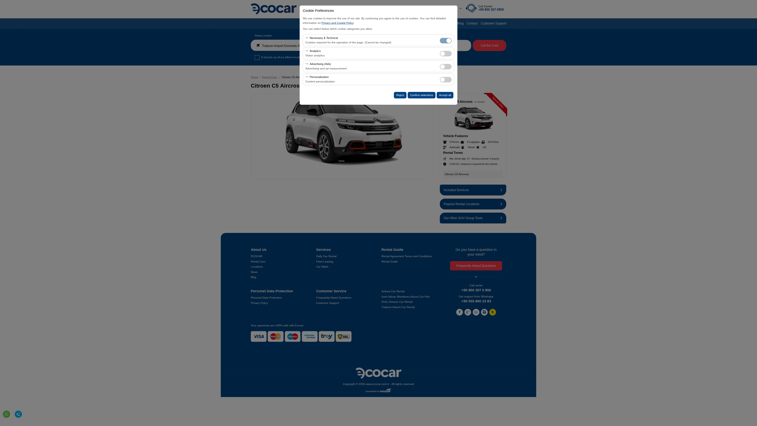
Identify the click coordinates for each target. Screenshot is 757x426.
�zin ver (446, 53)
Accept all (445, 95)
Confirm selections (421, 95)
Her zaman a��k (446, 40)
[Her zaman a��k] (446, 40)
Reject (400, 95)
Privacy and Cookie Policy (337, 22)
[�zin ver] (446, 53)
